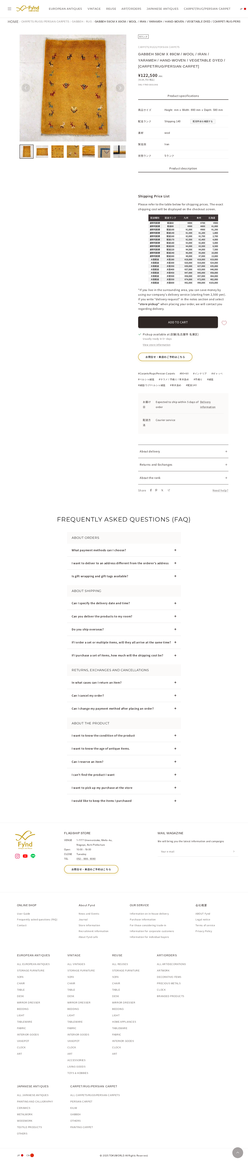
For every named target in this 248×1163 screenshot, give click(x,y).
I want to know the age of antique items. (101, 748)
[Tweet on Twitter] (162, 490)
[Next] (120, 88)
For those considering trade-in (148, 925)
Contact (22, 925)
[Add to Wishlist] (224, 323)
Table (21, 990)
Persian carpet (81, 1101)
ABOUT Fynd (202, 913)
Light (20, 1015)
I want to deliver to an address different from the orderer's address (120, 563)
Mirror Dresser (28, 1002)
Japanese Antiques (162, 8)
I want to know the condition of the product (103, 735)
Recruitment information (93, 931)
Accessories (76, 1060)
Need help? (220, 490)
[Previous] (26, 88)
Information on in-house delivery (149, 913)
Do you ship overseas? (88, 629)
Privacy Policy (203, 931)
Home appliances (124, 1022)
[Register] (233, 851)
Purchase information (143, 919)
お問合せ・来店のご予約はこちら (165, 357)
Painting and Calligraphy (35, 1101)
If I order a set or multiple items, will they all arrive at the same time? (121, 642)
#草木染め (175, 385)
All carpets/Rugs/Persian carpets (95, 1095)
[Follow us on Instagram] (17, 856)
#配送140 (191, 385)
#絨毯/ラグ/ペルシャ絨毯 (151, 385)
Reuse (111, 8)
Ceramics (23, 1108)
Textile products (29, 1127)
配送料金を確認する (203, 121)
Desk (20, 996)
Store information (89, 925)
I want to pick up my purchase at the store (102, 788)
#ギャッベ (217, 373)
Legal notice (202, 919)
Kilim (73, 1108)
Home (13, 21)
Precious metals (169, 983)
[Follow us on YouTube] (25, 856)
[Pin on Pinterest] (156, 490)
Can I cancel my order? (88, 695)
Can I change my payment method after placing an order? (113, 708)
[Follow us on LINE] (33, 856)
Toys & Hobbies (77, 1073)
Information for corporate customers (152, 931)
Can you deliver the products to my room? (102, 616)
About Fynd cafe (88, 936)
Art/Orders (131, 8)
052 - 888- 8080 (86, 858)
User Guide (23, 913)
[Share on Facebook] (151, 490)
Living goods (76, 1066)
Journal (83, 919)
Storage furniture (30, 970)
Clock (21, 1047)
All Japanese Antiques (33, 1095)
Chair (21, 983)
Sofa (20, 977)
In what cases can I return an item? (97, 682)
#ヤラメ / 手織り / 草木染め (174, 379)
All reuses (120, 964)
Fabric (21, 1028)
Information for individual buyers (149, 936)
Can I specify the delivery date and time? (101, 603)
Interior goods (28, 1034)
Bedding (22, 1009)
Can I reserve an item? (87, 762)
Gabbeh (77, 21)
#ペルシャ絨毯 (146, 379)
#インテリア (200, 373)
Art (19, 1054)
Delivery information (208, 404)
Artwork (163, 970)
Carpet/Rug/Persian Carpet (207, 8)
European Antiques (65, 8)
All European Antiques (33, 964)
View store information (156, 344)
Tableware (24, 1022)
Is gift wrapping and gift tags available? (100, 576)
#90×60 (184, 373)
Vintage (94, 8)
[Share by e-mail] (168, 490)
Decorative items (169, 977)
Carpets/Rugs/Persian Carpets (45, 21)
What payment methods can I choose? (99, 550)
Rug (89, 21)
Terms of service (205, 925)
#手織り (198, 379)
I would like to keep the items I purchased (102, 801)
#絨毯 (210, 379)
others (22, 1133)
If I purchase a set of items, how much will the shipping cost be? (117, 655)
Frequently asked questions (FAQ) (37, 919)
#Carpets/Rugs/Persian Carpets (156, 373)
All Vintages (76, 964)
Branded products (170, 996)
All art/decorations (171, 964)
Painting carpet (81, 1127)
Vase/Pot (23, 1041)
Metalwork (25, 1114)
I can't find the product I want (93, 775)
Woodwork (25, 1121)
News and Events (89, 913)
